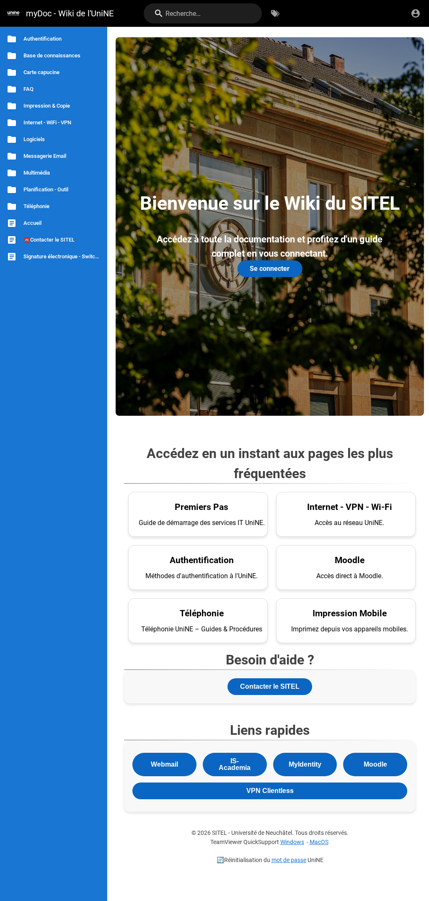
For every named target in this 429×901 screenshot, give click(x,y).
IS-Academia (235, 764)
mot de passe (288, 860)
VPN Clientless (270, 790)
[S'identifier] (416, 13)
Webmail (164, 764)
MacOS (319, 842)
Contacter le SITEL (270, 686)
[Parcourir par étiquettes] (275, 13)
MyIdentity (305, 764)
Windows (292, 842)
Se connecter (269, 269)
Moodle (375, 764)
